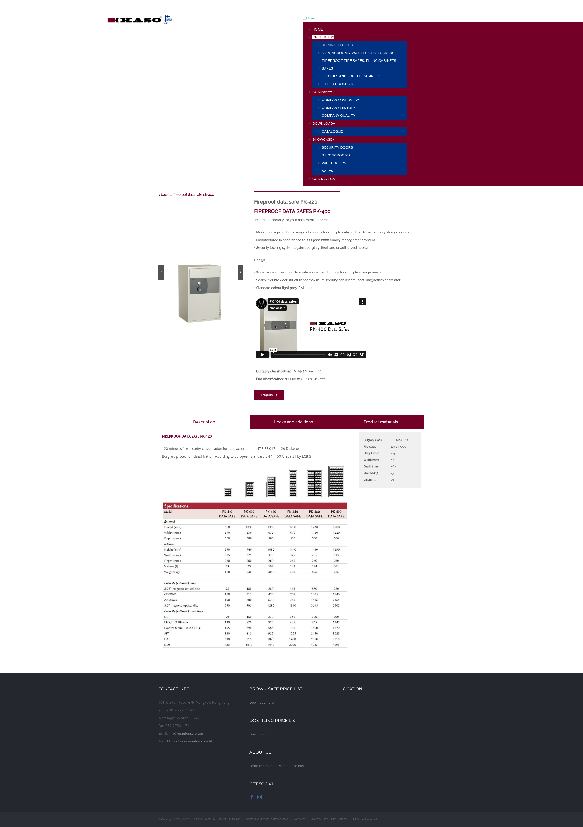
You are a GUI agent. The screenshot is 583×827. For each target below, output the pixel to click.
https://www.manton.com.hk (190, 741)
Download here (261, 702)
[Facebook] (251, 797)
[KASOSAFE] (140, 4)
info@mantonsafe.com (186, 733)
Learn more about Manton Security (276, 765)
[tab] (204, 422)
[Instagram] (259, 797)
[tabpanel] (291, 543)
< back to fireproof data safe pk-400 (186, 195)
